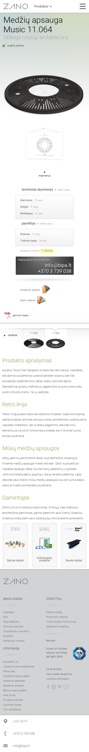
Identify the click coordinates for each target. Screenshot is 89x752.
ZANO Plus (53, 599)
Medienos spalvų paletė (16, 676)
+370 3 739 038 (54, 271)
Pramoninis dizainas (57, 617)
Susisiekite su (10, 661)
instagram (54, 687)
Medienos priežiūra (13, 685)
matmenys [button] (45, 175)
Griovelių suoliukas (13, 626)
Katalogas (8, 612)
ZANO (15, 6)
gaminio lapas (21, 315)
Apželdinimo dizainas (57, 626)
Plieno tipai (9, 671)
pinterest (59, 687)
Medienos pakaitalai (14, 680)
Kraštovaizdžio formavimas (61, 621)
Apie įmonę (9, 695)
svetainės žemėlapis (57, 678)
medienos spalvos (30, 289)
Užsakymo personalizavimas (18, 666)
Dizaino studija (54, 612)
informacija (11, 648)
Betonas (50, 640)
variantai (12, 335)
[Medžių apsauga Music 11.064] (55, 350)
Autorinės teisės (12, 704)
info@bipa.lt (58, 265)
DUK (5, 617)
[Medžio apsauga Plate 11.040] (33, 350)
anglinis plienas (15, 45)
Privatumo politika (13, 700)
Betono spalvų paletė (14, 690)
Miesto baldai (12, 599)
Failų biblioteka (11, 621)
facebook (48, 687)
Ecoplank (8, 636)
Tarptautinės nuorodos (16, 631)
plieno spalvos (28, 300)
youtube (66, 687)
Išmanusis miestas (14, 640)
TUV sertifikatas (12, 709)
